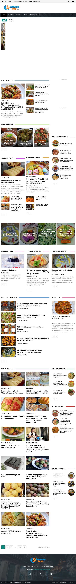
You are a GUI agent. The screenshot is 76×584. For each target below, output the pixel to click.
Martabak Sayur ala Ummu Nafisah (65, 177)
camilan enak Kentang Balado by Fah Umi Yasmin (42, 198)
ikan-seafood (9, 140)
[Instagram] (68, 1)
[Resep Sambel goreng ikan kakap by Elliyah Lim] (25, 137)
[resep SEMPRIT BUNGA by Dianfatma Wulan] (30, 207)
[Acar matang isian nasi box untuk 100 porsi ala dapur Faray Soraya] (8, 306)
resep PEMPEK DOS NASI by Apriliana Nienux (12, 532)
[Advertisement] (47, 8)
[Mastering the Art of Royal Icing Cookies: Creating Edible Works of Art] (37, 168)
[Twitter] (51, 574)
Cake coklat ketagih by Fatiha (10, 476)
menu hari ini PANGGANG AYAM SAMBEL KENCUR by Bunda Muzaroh (42, 86)
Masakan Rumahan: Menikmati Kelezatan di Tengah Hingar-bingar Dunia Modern (37, 448)
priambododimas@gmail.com (41, 569)
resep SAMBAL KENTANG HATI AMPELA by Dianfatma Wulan (33, 340)
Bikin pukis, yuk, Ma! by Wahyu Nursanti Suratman (12, 392)
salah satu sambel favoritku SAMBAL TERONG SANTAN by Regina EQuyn (65, 422)
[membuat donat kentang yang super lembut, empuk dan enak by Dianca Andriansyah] (3, 43)
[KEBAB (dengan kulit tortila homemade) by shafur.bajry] (3, 29)
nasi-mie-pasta (5, 528)
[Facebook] (66, 1)
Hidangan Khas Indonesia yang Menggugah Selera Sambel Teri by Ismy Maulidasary (67, 414)
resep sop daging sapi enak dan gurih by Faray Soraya (59, 493)
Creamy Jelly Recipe (8, 270)
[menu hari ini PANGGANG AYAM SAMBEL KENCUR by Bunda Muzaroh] (30, 87)
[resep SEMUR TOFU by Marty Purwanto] (4, 43)
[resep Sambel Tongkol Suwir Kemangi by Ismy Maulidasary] (9, 137)
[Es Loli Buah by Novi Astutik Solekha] (29, 234)
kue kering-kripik (31, 176)
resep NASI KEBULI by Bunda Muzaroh (59, 393)
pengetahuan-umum (32, 442)
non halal (55, 321)
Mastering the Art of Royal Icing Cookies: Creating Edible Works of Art (37, 181)
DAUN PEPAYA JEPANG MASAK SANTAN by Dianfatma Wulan (29, 351)
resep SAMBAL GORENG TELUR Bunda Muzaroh (66, 169)
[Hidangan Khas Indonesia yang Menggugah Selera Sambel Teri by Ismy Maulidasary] (55, 413)
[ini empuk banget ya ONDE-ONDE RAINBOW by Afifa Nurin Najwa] (37, 463)
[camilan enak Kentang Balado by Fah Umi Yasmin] (30, 199)
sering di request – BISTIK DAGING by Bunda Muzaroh (42, 94)
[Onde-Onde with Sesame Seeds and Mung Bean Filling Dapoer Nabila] (37, 490)
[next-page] (6, 150)
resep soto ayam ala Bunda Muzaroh (59, 476)
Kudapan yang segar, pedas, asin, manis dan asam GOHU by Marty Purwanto (38, 272)
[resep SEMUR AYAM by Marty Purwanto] (30, 102)
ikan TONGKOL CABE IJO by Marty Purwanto (41, 144)
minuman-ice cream (10, 231)
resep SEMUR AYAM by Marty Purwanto (41, 101)
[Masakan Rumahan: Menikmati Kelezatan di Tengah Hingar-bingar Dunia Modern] (37, 434)
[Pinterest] (41, 574)
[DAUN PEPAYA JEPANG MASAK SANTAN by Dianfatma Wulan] (8, 352)
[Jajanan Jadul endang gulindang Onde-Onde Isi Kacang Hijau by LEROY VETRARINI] (13, 490)
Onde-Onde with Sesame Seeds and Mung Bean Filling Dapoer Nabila (37, 504)
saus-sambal (63, 410)
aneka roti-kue (5, 177)
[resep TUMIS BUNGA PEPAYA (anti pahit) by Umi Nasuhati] (8, 317)
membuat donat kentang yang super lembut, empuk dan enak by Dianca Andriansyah (17, 207)
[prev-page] (2, 150)
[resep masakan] (11, 7)
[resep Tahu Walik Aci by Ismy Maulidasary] (55, 160)
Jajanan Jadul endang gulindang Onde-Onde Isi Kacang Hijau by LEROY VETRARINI (11, 505)
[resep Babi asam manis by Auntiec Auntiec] (63, 307)
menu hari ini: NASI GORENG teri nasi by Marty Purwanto (60, 385)
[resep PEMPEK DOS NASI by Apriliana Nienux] (13, 519)
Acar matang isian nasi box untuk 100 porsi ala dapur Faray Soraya (32, 305)
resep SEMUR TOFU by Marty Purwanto (66, 144)
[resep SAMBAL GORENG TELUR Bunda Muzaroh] (55, 168)
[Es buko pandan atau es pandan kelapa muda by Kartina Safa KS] (47, 234)
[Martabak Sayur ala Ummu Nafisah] (55, 176)
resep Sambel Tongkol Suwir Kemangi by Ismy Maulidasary (9, 144)
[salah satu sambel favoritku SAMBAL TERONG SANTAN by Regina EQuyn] (55, 421)
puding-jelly (5, 272)
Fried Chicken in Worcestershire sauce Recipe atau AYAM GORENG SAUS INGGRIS (12, 106)
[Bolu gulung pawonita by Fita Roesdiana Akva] (4, 29)
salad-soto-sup (58, 474)
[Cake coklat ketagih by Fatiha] (13, 463)
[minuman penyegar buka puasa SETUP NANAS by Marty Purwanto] (66, 234)
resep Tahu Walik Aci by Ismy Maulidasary (66, 161)
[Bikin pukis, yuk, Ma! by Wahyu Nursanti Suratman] (2, 36)
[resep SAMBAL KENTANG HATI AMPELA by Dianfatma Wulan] (8, 341)
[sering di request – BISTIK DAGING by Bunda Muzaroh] (30, 94)
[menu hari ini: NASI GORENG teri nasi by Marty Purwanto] (71, 383)
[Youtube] (73, 1)
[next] (13, 20)
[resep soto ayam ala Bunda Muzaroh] (71, 475)
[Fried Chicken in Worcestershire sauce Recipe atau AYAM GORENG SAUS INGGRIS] (13, 91)
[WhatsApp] (70, 1)
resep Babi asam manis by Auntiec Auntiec (61, 317)
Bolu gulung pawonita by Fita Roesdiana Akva (16, 198)
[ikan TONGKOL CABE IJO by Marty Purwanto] (41, 137)
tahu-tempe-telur (65, 142)
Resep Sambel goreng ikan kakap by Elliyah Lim (25, 144)
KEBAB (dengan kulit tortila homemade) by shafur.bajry (37, 392)
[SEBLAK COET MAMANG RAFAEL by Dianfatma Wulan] (71, 484)
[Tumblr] (46, 574)
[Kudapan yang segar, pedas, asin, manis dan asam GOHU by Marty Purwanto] (38, 261)
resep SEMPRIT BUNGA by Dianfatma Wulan (42, 205)
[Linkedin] (35, 574)
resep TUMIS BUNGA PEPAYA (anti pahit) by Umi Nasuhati (31, 316)
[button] (72, 15)
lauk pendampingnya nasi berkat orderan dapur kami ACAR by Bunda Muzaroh (67, 430)
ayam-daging (5, 100)
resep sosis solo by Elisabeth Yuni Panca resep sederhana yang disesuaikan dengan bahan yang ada (41, 109)
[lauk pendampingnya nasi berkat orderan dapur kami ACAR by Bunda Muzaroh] (55, 430)
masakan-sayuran (22, 308)
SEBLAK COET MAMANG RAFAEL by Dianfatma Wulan (59, 485)
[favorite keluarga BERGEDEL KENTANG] (55, 152)
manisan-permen (32, 276)
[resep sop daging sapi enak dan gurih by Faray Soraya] (71, 492)
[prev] (10, 20)
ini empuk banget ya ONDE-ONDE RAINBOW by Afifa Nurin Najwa (37, 477)
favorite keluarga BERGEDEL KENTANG (65, 152)
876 (20, 547)
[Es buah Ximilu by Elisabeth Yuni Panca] (10, 234)
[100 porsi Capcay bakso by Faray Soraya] (8, 329)
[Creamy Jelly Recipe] (12, 261)
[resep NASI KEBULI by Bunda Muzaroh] (71, 392)
